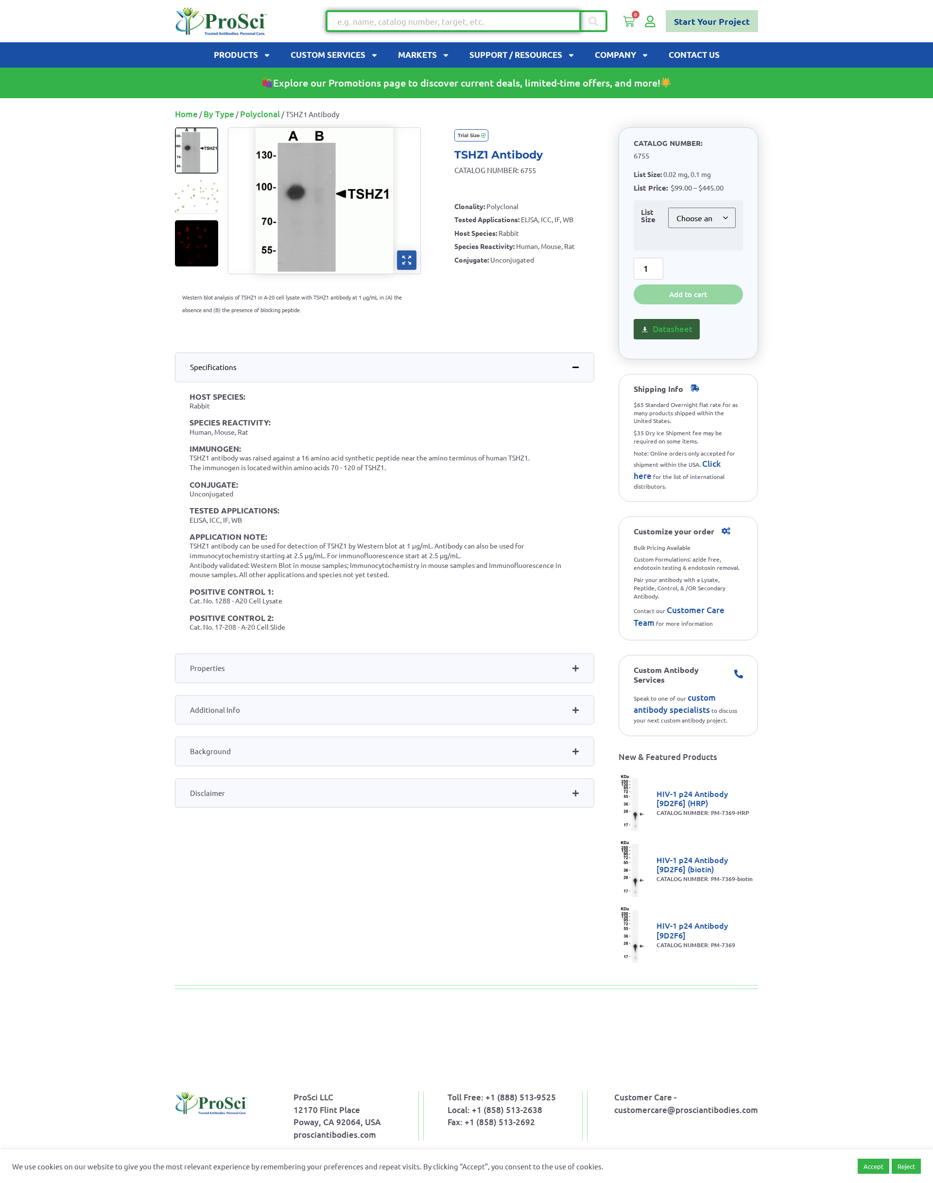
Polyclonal (260, 114)
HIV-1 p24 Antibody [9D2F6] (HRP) (692, 798)
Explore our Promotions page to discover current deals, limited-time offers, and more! (466, 82)
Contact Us (694, 55)
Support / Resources (515, 55)
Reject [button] (906, 1166)
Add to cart (688, 294)
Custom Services (328, 55)
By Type (219, 114)
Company (615, 55)
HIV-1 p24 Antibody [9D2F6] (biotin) (692, 864)
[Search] (594, 21)
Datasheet (672, 329)
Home (186, 114)
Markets (417, 55)
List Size (648, 216)
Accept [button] (873, 1166)
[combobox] (453, 21)
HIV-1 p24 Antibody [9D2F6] (692, 930)
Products (236, 55)
